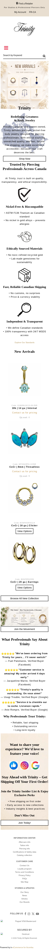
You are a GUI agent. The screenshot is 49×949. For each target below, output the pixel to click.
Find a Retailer (25, 3)
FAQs (24, 878)
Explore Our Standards (24, 342)
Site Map (24, 882)
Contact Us (24, 865)
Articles (24, 899)
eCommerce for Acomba (22, 947)
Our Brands (25, 902)
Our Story (24, 892)
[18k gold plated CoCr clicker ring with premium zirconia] (24, 496)
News (24, 895)
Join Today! (24, 822)
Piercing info (24, 848)
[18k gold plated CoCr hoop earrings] (24, 553)
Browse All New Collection (24, 598)
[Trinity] (24, 30)
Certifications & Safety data (24, 852)
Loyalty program (25, 869)
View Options (24, 531)
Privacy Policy (24, 875)
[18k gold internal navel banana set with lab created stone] (24, 379)
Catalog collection (24, 855)
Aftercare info (24, 842)
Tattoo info (24, 845)
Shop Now (24, 158)
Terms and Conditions (24, 872)
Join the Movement (24, 629)
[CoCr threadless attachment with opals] (24, 437)
